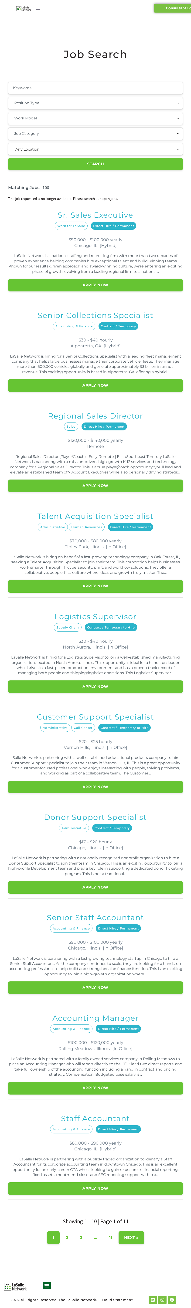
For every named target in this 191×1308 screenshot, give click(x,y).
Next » (131, 1237)
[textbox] (39, 103)
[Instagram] (162, 1300)
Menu (38, 8)
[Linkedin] (153, 1300)
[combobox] (95, 103)
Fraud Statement (117, 1300)
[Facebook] (172, 1300)
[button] (47, 1285)
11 (110, 1237)
